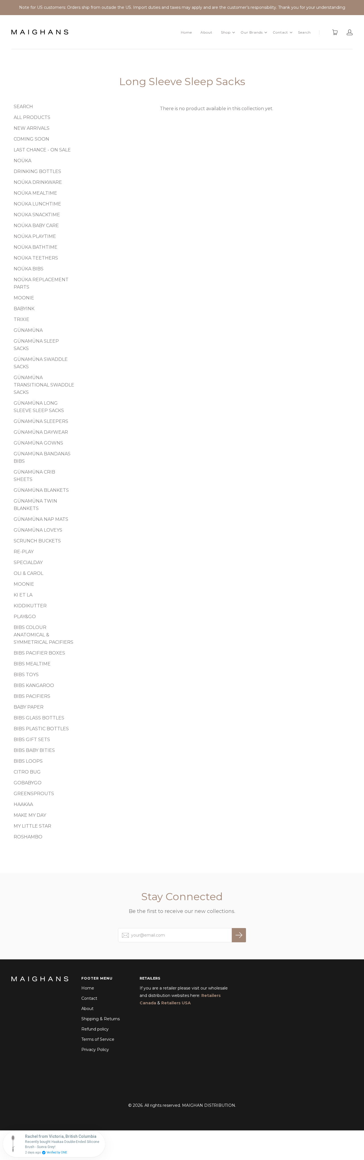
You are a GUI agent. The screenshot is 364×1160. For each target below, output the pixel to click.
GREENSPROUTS (34, 793)
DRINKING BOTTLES (37, 171)
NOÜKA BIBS (29, 269)
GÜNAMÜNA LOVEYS (38, 530)
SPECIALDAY (28, 562)
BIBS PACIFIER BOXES (39, 653)
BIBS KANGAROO (34, 685)
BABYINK (24, 308)
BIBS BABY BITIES (34, 750)
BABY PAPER (29, 707)
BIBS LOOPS (28, 761)
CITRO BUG (27, 772)
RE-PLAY (24, 551)
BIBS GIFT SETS (32, 739)
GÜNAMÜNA (28, 330)
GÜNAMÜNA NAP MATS (41, 519)
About (206, 32)
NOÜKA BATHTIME (35, 247)
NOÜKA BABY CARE (36, 225)
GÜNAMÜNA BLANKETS (41, 490)
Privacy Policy (95, 1049)
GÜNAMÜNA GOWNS (38, 443)
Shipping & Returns (100, 1018)
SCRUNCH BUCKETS (37, 541)
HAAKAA (23, 804)
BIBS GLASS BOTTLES (39, 718)
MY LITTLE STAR (32, 826)
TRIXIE (21, 319)
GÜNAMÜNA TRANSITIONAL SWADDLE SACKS (44, 385)
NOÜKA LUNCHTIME (37, 204)
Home (186, 32)
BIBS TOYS (26, 674)
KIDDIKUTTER (30, 605)
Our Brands (252, 32)
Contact (280, 32)
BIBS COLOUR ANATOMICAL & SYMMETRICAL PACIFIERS (43, 635)
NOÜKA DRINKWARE (38, 182)
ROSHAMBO (28, 837)
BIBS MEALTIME (32, 664)
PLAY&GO (25, 616)
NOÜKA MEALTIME (35, 193)
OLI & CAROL (28, 573)
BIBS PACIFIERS (32, 696)
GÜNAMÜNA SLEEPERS (41, 421)
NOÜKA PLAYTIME (35, 236)
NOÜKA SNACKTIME (37, 214)
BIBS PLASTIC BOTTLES (41, 728)
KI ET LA (23, 595)
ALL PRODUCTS (32, 117)
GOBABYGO (28, 782)
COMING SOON (31, 139)
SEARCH (23, 106)
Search (304, 32)
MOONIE (24, 298)
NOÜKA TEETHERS (36, 258)
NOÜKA (22, 160)
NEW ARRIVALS (31, 128)
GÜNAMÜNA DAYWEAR (41, 432)
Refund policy (95, 1029)
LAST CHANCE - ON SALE (42, 150)
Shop (226, 32)
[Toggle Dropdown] (233, 32)
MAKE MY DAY (30, 815)
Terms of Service (97, 1039)
